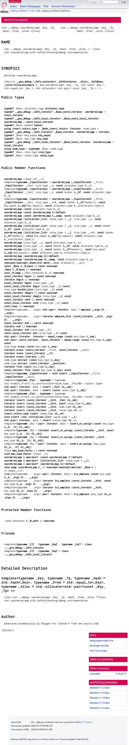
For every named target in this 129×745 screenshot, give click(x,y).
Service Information (63, 6)
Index (13, 6)
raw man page (98, 650)
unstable (95, 673)
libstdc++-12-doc (100, 687)
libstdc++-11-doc (27, 11)
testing (14, 11)
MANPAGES (15, 1)
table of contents (101, 659)
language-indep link (101, 640)
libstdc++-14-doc (100, 697)
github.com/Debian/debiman (45, 739)
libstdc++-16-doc (100, 708)
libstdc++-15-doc (100, 702)
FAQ (46, 6)
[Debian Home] (4, 7)
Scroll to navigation (16, 19)
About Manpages (30, 6)
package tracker (99, 645)
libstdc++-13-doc (100, 692)
